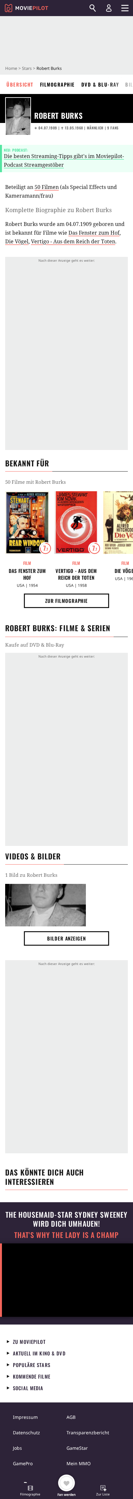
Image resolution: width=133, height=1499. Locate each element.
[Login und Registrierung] (109, 8)
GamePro (23, 1463)
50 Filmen (47, 187)
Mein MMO (78, 1463)
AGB (71, 1417)
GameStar (77, 1448)
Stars (27, 68)
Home (11, 68)
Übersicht (20, 84)
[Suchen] (93, 8)
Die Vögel (16, 241)
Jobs (17, 1448)
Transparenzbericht (87, 1432)
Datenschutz (26, 1432)
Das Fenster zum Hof (93, 232)
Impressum (25, 1417)
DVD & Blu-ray (100, 84)
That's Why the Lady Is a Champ (66, 1235)
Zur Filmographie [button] (66, 600)
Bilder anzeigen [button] (66, 938)
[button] (30, 1491)
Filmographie (57, 84)
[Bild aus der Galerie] (45, 905)
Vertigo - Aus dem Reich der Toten (73, 241)
